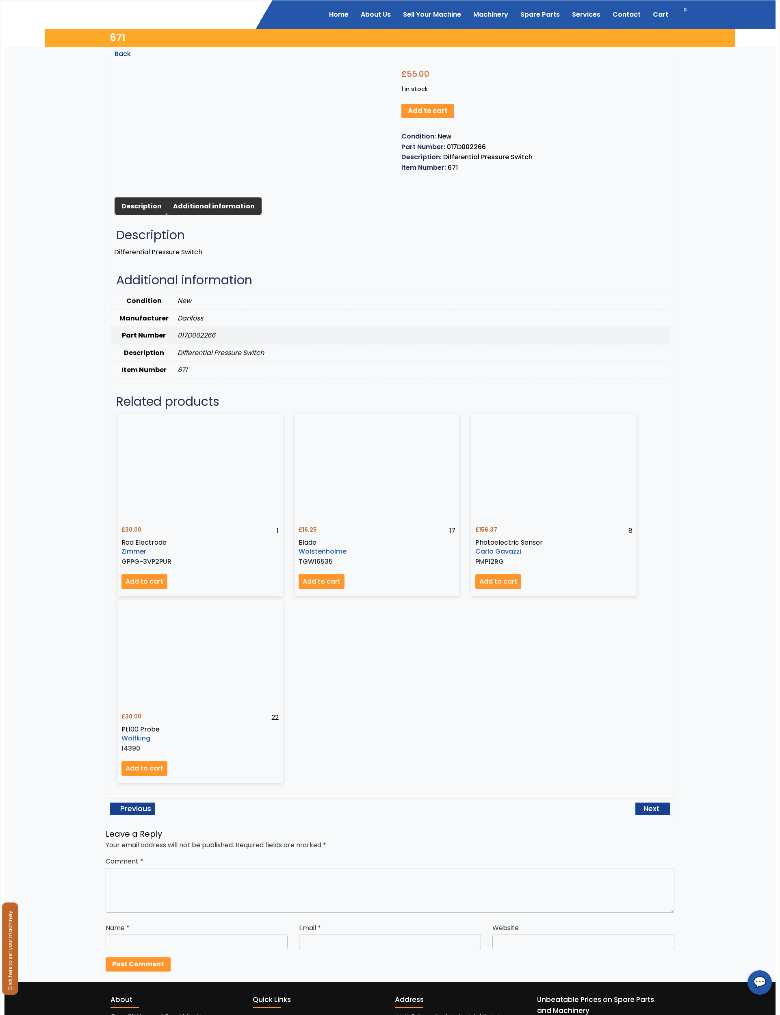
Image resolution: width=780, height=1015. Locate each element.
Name (118, 928)
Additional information (214, 206)
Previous (134, 808)
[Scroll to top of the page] (768, 1009)
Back (122, 53)
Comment (124, 861)
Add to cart (428, 110)
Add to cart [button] (144, 581)
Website (505, 928)
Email (310, 928)
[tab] (142, 206)
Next (653, 808)
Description (141, 206)
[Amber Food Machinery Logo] (156, 13)
